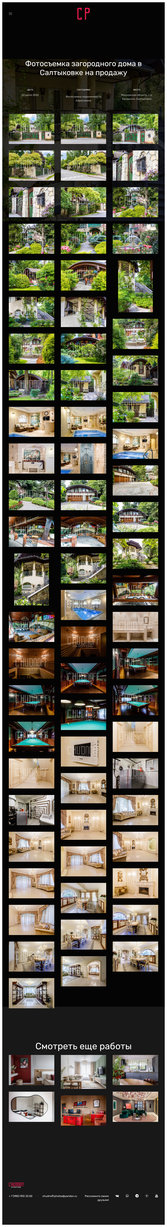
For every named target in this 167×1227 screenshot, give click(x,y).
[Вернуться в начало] (83, 14)
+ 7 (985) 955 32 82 (20, 1196)
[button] (10, 14)
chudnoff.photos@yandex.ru (59, 1196)
